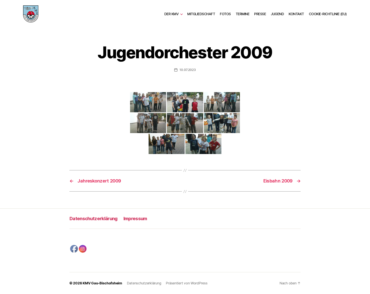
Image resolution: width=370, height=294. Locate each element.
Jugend (277, 14)
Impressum (135, 218)
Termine (243, 14)
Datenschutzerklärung (93, 218)
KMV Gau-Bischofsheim (102, 283)
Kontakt (296, 14)
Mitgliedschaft (201, 14)
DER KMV (171, 14)
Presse (260, 14)
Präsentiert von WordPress (186, 283)
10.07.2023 (187, 70)
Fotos (225, 14)
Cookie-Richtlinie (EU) (328, 14)
